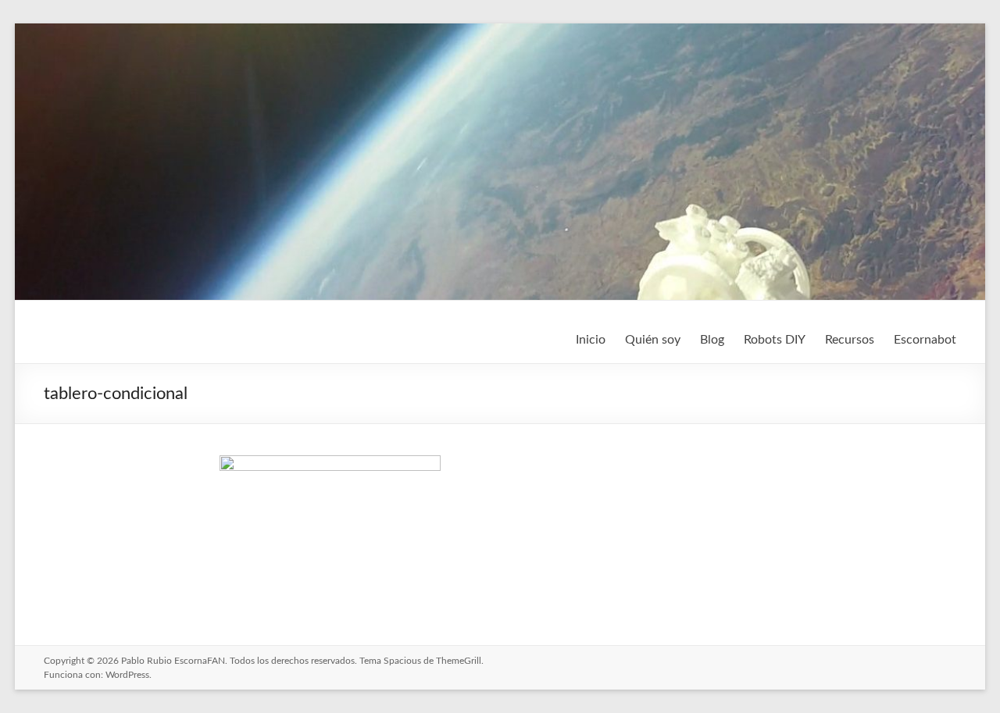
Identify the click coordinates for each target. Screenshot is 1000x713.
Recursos (849, 339)
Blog (712, 339)
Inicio (590, 339)
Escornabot (925, 339)
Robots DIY (774, 339)
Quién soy (652, 339)
